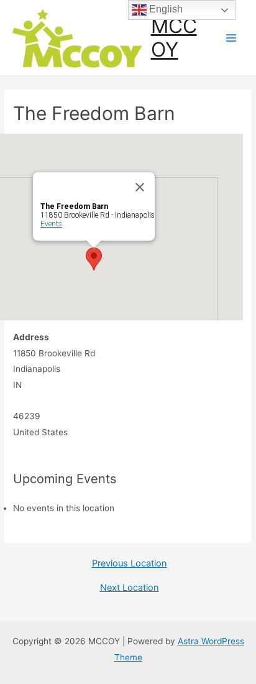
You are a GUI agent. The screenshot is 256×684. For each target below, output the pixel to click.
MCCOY (174, 38)
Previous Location (129, 563)
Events (51, 224)
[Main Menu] (231, 38)
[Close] (140, 187)
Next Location (129, 588)
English (165, 9)
